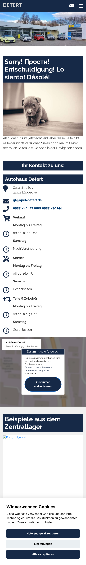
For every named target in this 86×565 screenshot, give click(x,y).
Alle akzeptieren (43, 554)
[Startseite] (12, 4)
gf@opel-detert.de (27, 200)
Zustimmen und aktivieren (43, 384)
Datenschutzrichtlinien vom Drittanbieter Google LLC (38, 369)
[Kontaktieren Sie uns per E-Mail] (71, 5)
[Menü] (80, 6)
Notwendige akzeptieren (43, 533)
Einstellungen (43, 543)
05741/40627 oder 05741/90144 (37, 208)
